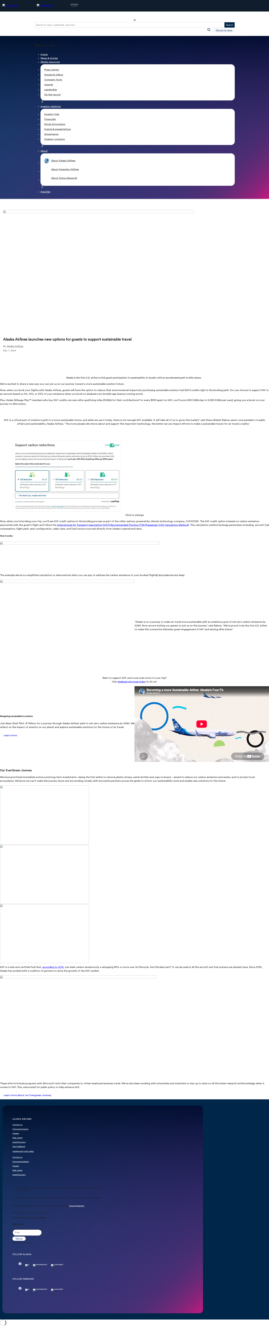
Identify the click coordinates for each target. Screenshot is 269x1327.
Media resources (50, 62)
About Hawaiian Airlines (65, 169)
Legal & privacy (19, 1142)
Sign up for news (224, 30)
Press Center (51, 70)
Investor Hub (51, 114)
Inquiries (45, 192)
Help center (17, 1138)
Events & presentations (57, 129)
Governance (51, 134)
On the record (52, 95)
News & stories (49, 58)
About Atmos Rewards (64, 178)
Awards (48, 85)
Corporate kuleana (20, 1162)
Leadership (50, 90)
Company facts (53, 80)
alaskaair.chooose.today (132, 682)
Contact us (17, 1125)
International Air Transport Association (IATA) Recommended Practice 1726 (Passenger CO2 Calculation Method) (123, 525)
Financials (50, 119)
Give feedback (18, 1147)
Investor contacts (54, 139)
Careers (15, 1134)
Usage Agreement (76, 1206)
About (44, 151)
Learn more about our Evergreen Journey (27, 1095)
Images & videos (53, 75)
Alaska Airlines (15, 346)
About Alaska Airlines (63, 161)
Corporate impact (20, 1129)
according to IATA (53, 967)
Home (44, 54)
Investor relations (50, 106)
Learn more (10, 735)
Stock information (54, 124)
